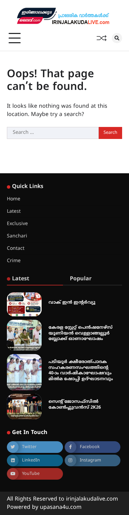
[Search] (117, 38)
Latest (14, 211)
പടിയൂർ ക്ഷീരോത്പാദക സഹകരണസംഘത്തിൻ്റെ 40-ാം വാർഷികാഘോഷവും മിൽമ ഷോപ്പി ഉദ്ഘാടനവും (81, 370)
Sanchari (17, 236)
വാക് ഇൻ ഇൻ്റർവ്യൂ (72, 302)
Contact (15, 248)
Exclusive (17, 224)
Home (13, 199)
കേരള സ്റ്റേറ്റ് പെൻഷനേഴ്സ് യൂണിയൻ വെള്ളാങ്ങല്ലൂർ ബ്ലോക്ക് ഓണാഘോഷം (80, 333)
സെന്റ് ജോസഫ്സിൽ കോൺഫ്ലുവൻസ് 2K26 (75, 404)
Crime (14, 261)
